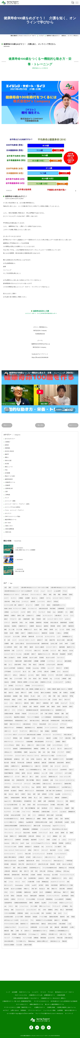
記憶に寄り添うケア (31, 864)
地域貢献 (15, 696)
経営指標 (25, 658)
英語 (34, 805)
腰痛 (5, 629)
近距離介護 (29, 763)
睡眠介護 (6, 931)
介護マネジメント (8, 840)
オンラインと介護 (43, 927)
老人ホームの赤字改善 (9, 668)
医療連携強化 (49, 899)
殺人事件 (6, 889)
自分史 (57, 833)
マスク (43, 605)
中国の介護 (59, 938)
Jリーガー (17, 777)
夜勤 (50, 696)
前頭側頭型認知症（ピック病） (60, 717)
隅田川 (64, 742)
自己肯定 (41, 885)
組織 (69, 679)
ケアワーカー (63, 724)
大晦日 (6, 679)
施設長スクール (71, 647)
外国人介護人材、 (68, 735)
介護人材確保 (62, 924)
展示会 (38, 861)
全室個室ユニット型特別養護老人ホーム (59, 931)
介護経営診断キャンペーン (58, 605)
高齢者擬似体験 (8, 759)
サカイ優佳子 (58, 847)
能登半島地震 (69, 910)
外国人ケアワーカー (9, 728)
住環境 (30, 693)
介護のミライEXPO (40, 745)
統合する (11, 693)
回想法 (47, 885)
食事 (39, 794)
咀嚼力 (32, 703)
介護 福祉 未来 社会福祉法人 (54, 791)
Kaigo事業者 (21, 861)
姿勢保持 (44, 794)
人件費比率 (21, 857)
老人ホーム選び (61, 640)
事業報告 (15, 738)
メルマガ (23, 612)
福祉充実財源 (7, 696)
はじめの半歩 (51, 938)
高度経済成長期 (40, 791)
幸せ (71, 906)
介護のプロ (37, 766)
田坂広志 (44, 675)
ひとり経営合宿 (8, 647)
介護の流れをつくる (55, 941)
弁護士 (37, 777)
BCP (60, 836)
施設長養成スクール (10, 520)
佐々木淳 (6, 896)
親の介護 (6, 763)
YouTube (71, 650)
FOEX (25, 878)
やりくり (17, 882)
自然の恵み (7, 626)
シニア (58, 636)
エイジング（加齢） (10, 501)
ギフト (34, 612)
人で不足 (51, 794)
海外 (38, 808)
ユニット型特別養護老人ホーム (33, 770)
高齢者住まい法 (62, 868)
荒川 (40, 679)
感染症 (48, 605)
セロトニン (59, 661)
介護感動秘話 (35, 829)
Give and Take (36, 668)
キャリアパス (7, 749)
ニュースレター (14, 612)
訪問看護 (66, 633)
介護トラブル (63, 934)
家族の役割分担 (22, 934)
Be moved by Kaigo (46, 826)
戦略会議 (54, 843)
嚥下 (52, 703)
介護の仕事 (31, 836)
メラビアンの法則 (52, 903)
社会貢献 (72, 693)
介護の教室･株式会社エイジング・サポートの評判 (63, 587)
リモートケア (44, 850)
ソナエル (11, 882)
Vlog (51, 679)
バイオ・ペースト (26, 812)
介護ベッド (7, 710)
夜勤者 (44, 819)
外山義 (6, 836)
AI (59, 840)
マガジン (11, 906)
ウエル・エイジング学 (65, 777)
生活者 (11, 633)
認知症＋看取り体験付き (10, 857)
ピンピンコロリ (24, 920)
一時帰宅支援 (69, 861)
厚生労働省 (52, 608)
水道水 (29, 805)
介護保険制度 (61, 608)
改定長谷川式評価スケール (46, 710)
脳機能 (38, 819)
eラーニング (18, 833)
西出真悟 (52, 864)
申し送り (33, 696)
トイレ (11, 703)
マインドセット (19, 686)
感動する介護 (37, 826)
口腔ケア (71, 770)
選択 (59, 650)
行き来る (36, 693)
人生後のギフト (30, 615)
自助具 (58, 707)
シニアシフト (19, 650)
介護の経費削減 (9, 529)
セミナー (6, 598)
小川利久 (20, 700)
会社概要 (27, 598)
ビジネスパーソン (66, 794)
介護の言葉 (67, 738)
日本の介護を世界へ (9, 941)
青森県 (6, 724)
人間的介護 (7, 871)
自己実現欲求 (65, 896)
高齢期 (25, 752)
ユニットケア (51, 668)
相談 (5, 794)
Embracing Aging (19, 885)
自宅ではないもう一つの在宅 (11, 920)
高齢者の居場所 (28, 661)
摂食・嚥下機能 (30, 780)
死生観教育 (62, 654)
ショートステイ (41, 601)
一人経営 (72, 643)
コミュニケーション (23, 927)
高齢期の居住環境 (53, 917)
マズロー (12, 892)
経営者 (58, 626)
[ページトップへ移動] (40, 984)
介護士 (56, 819)
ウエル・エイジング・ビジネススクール (64, 780)
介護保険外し (64, 798)
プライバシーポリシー (35, 594)
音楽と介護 (27, 854)
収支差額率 (27, 738)
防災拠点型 (36, 847)
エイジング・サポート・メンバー (27, 640)
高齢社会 (43, 924)
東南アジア (65, 892)
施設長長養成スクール (27, 766)
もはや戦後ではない (66, 787)
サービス (36, 591)
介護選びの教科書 (8, 714)
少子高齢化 (65, 906)
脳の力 (17, 794)
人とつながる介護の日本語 (10, 805)
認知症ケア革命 (16, 787)
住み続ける (39, 759)
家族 (55, 594)
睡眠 (12, 931)
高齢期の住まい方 (53, 777)
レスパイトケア (70, 608)
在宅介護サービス (53, 934)
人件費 (33, 738)
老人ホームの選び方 (67, 864)
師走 (11, 679)
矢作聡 (32, 759)
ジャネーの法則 (18, 679)
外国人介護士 (60, 805)
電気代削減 (43, 938)
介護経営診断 (26, 619)
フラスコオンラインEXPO (10, 847)
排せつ (60, 700)
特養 (45, 770)
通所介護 (24, 798)
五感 (51, 766)
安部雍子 (68, 752)
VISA (26, 622)
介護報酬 (36, 661)
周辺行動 (17, 714)
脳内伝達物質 (68, 661)
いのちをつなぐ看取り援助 (10, 707)
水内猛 (51, 773)
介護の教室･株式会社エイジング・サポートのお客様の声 (18, 591)
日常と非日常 (59, 675)
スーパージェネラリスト (38, 686)
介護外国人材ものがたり (25, 826)
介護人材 (46, 672)
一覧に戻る (40, 425)
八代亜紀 (66, 850)
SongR (27, 843)
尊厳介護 (64, 941)
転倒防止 (66, 693)
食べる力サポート (58, 784)
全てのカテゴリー (10, 439)
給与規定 (11, 686)
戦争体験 (6, 864)
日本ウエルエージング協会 (12, 516)
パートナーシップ (17, 784)
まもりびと (43, 777)
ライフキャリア (47, 735)
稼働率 (39, 801)
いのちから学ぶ (8, 717)
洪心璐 (72, 822)
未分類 (7, 464)
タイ (44, 836)
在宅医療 (7, 473)
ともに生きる (63, 812)
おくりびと (31, 675)
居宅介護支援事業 (39, 742)
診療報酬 (42, 661)
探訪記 (18, 745)
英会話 (49, 612)
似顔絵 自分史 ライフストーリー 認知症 (15, 608)
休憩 (44, 619)
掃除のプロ (54, 889)
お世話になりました (69, 675)
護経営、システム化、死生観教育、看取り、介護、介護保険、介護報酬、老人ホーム (24, 689)
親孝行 (29, 612)
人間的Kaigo (58, 871)
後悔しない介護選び (22, 868)
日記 (6, 470)
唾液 (73, 808)
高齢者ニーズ (13, 836)
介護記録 (25, 707)
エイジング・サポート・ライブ (55, 619)
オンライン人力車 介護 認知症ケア (14, 605)
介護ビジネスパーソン (50, 857)
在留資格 (31, 622)
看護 (59, 594)
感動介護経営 (64, 927)
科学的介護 (71, 868)
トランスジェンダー (33, 714)
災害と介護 (42, 871)
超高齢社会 (17, 759)
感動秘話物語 (26, 829)
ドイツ (34, 815)
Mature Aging (47, 875)
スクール (48, 598)
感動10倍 (57, 798)
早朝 (30, 665)
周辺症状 (57, 714)
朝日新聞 (34, 833)
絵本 (20, 619)
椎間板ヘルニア (28, 629)
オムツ (6, 703)
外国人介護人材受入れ (67, 721)
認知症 (7, 445)
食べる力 (29, 773)
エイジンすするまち (57, 745)
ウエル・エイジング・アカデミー (14, 510)
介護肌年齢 (20, 913)
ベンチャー (41, 840)
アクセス (65, 591)
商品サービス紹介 (10, 476)
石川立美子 (45, 766)
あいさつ (53, 749)
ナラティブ (7, 622)
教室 (10, 587)
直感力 (15, 647)
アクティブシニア (43, 833)
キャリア (15, 731)
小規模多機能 (29, 742)
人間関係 (42, 749)
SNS (48, 749)
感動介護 (57, 927)
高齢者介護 (31, 636)
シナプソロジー (59, 773)
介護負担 (6, 612)
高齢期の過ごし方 (30, 819)
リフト (13, 710)
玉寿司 (64, 626)
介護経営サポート (23, 626)
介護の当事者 (17, 665)
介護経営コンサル (48, 798)
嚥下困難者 (65, 920)
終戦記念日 (13, 864)
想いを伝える (7, 808)
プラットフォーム (8, 833)
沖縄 (67, 801)
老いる (24, 672)
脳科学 (7, 454)
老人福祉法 (13, 791)
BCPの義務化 (26, 840)
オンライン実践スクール (10, 822)
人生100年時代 (63, 770)
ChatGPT (22, 843)
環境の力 (38, 780)
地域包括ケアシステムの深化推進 (44, 920)
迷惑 (68, 917)
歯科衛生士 (36, 773)
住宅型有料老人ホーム (35, 868)
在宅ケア (49, 601)
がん (56, 629)
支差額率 (67, 808)
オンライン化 (39, 636)
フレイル (72, 703)
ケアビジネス (28, 650)
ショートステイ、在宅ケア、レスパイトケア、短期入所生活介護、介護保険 (22, 735)
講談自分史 (14, 871)
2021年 (61, 643)
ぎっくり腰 (11, 629)
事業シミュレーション (44, 906)
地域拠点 (47, 731)
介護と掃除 (62, 889)
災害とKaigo (66, 871)
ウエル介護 (19, 945)
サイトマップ (69, 1013)
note (5, 906)
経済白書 (6, 791)
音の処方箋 (49, 854)
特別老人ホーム (59, 808)
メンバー (14, 640)
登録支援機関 (69, 759)
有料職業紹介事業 (55, 721)
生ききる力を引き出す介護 (32, 643)
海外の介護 (8, 461)
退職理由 (36, 749)
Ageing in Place (33, 752)
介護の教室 (26, 654)
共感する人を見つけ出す (10, 861)
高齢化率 (48, 738)
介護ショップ (61, 857)
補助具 (53, 707)
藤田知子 (68, 763)
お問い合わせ (25, 594)
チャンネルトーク (32, 608)
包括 (16, 906)
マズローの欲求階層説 (9, 913)
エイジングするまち (9, 745)
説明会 (29, 850)
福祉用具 (65, 707)
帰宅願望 (14, 934)
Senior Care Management (42, 805)
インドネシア (7, 738)
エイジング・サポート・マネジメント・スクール (27, 756)
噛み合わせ (39, 626)
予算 (65, 847)
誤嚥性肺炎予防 (20, 780)
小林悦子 (23, 794)
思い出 (51, 833)
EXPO (44, 752)
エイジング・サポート (51, 647)
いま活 (69, 924)
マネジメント (60, 801)
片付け (6, 892)
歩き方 (59, 913)
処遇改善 (15, 749)
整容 (41, 629)
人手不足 (39, 672)
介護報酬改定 (48, 892)
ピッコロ (62, 629)
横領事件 (37, 903)
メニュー (43, 591)
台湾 (41, 714)
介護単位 (13, 899)
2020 (30, 679)
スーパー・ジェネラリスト (51, 728)
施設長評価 (7, 650)
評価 (13, 650)
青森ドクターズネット (15, 724)
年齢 (55, 913)
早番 (54, 696)
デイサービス (21, 899)
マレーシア (7, 938)
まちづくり (8, 513)
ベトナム (60, 850)
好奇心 (56, 910)
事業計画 (62, 728)
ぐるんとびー (7, 636)
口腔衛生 (17, 773)
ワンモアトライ (23, 731)
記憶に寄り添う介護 (43, 864)
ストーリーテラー (8, 756)
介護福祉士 (21, 822)
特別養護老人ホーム (67, 636)
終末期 (19, 658)
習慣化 (72, 896)
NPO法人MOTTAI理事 (15, 815)
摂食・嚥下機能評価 (30, 808)
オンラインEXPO (18, 878)
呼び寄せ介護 (21, 763)
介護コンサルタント (37, 857)
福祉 (45, 759)
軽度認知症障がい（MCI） (21, 721)
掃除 (48, 889)
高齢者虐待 (41, 896)
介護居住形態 (33, 927)
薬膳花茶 (6, 615)
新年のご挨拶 (50, 815)
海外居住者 (44, 808)
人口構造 (55, 738)
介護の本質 (41, 665)
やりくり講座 (34, 906)
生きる (35, 629)
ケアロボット (21, 710)
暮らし (23, 745)
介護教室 (32, 626)
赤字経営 (28, 857)
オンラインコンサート (9, 854)
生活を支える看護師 (9, 945)
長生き (29, 794)
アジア (61, 738)
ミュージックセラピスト (60, 854)
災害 (32, 871)
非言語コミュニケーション (65, 903)
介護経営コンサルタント (33, 633)
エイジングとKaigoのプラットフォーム (40, 843)
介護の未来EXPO (26, 724)
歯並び (6, 619)
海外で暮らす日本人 (35, 721)
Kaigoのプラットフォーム (59, 826)
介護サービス (7, 731)
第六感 (22, 819)
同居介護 (13, 763)
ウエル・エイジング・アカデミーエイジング (15, 850)
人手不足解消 (7, 672)
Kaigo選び (44, 903)
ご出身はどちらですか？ (10, 927)
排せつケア (67, 700)
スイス (71, 615)
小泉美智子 (15, 808)
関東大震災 (7, 875)
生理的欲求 (69, 889)
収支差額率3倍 (27, 801)
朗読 (33, 619)
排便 (68, 882)
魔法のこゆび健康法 (46, 693)
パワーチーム (7, 784)
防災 (36, 871)
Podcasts (26, 896)
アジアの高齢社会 (16, 938)
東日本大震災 (25, 875)
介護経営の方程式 (34, 924)
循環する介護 (45, 721)
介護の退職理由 (18, 752)
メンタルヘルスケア (58, 682)
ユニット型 (44, 773)
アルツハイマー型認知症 (33, 717)
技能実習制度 (63, 622)
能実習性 (38, 787)
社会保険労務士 (32, 878)
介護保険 (13, 682)
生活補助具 (45, 780)
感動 (62, 714)
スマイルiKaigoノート (33, 934)
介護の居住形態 (58, 822)
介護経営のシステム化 (45, 682)
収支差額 (28, 668)
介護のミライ (30, 745)
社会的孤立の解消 (8, 917)
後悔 (39, 752)
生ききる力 (65, 672)
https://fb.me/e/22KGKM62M (40, 357)
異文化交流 (7, 700)
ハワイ (51, 808)
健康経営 (50, 819)
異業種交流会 (45, 882)
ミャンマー (54, 812)
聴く (40, 910)
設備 (52, 780)
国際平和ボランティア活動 (66, 885)
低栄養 (56, 703)
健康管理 (33, 601)
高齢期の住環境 (22, 836)
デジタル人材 (40, 899)
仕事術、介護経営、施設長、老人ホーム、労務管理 (59, 689)
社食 (61, 819)
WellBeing (6, 910)
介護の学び (64, 696)
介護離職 (53, 672)
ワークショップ (56, 906)
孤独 (12, 910)
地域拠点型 (69, 728)
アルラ (24, 815)
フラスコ (35, 724)
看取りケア (23, 693)
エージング (57, 766)
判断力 (25, 647)
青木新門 (70, 654)
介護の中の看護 (28, 945)
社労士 (65, 878)
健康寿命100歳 (45, 643)
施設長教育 (33, 840)
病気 (48, 707)
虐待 (14, 868)
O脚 (60, 693)
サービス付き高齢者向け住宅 (50, 868)
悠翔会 (12, 896)
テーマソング (72, 840)
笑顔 (67, 714)
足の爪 (41, 892)
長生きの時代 (26, 833)
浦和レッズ (25, 777)
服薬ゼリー (57, 920)
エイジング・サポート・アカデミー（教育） (17, 504)
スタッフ (49, 591)
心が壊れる (68, 682)
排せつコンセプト (8, 885)
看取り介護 (55, 654)
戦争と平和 (21, 864)
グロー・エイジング (53, 724)
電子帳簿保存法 (8, 878)
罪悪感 (73, 917)
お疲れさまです (68, 749)
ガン (66, 612)
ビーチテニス (25, 601)
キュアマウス (7, 812)
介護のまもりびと (47, 784)
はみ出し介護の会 (19, 643)
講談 (21, 871)
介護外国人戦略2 (46, 812)
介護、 (39, 696)
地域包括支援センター (54, 787)
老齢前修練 (7, 780)
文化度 (48, 745)
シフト (44, 696)
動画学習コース (24, 924)
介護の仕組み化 (68, 938)
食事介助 (26, 703)
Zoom (54, 612)
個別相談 (65, 594)
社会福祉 (71, 622)
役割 (43, 913)
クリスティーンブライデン (53, 896)
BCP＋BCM (8, 523)
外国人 (21, 622)
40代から (15, 675)
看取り (7, 457)
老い (29, 672)
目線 (48, 752)
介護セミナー (7, 675)
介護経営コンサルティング (10, 770)
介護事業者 (18, 840)
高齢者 (71, 833)
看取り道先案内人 (17, 801)
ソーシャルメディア (45, 829)
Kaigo (33, 787)
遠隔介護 (44, 763)
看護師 (17, 633)
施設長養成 (39, 728)
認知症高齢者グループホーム (40, 931)
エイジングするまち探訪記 (12, 507)
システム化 (57, 679)
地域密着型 (54, 731)
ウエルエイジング (20, 910)
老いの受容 (55, 875)
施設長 (31, 647)
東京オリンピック (29, 791)
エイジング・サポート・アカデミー (61, 598)
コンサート (20, 854)
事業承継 (53, 626)
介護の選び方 (58, 615)
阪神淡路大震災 (16, 875)
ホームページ (29, 605)
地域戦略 (61, 843)
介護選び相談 (51, 763)
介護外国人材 (9, 488)
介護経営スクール (10, 482)
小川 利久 (27, 885)
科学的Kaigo (50, 871)
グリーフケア (60, 752)
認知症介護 (7, 934)
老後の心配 (69, 640)
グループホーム (25, 787)
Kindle (73, 629)
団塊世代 (21, 791)
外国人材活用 (42, 724)
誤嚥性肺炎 (45, 703)
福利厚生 (67, 819)
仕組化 (17, 693)
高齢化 (72, 892)
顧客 (34, 794)
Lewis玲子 (34, 885)
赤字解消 (66, 668)
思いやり (60, 749)
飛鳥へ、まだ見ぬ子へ (9, 658)
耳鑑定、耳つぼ (16, 601)
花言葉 (68, 629)
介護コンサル (15, 843)
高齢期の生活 (27, 892)
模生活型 (22, 770)
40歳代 (50, 822)
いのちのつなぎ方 (50, 665)
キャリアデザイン (57, 735)
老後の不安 (52, 640)
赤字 (41, 798)
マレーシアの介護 (27, 938)
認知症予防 (14, 622)
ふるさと (64, 840)
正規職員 (58, 742)
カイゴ (49, 836)
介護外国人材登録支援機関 (10, 826)
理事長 (31, 903)
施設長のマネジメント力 (44, 654)
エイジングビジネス (31, 910)
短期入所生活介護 (43, 608)
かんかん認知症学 (59, 899)
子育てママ (36, 850)
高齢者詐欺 (44, 633)
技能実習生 (38, 622)
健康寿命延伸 (9, 479)
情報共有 (36, 707)
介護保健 (27, 686)
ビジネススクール (68, 791)
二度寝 (17, 931)
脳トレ (31, 777)
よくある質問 (57, 591)
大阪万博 (35, 892)
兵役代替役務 (54, 885)
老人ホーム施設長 (39, 647)
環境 (50, 759)
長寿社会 (38, 836)
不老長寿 (38, 619)
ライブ (7, 498)
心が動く (72, 927)
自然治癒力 (60, 612)
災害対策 (20, 847)
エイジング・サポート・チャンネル (12, 654)
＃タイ (23, 882)
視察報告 (7, 448)
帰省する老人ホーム (59, 861)
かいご (10, 665)
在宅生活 (56, 601)
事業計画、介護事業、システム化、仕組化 (28, 682)
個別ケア (34, 654)
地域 (41, 731)
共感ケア (23, 633)
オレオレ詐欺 (16, 636)
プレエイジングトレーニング (67, 875)
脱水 (24, 805)
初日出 (34, 679)
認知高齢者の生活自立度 (32, 710)
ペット (65, 913)
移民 (29, 815)
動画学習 (62, 917)
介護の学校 (7, 601)
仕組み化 (6, 682)
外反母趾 (55, 693)
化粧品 (26, 913)
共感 (46, 640)
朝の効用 (45, 679)
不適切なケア (7, 868)
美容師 (6, 633)
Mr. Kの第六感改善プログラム (11, 819)
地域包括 (39, 875)
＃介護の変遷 (31, 882)
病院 (50, 594)
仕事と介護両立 (36, 784)
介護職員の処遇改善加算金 (20, 903)
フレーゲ (66, 615)
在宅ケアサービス (8, 742)
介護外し (6, 798)
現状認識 (35, 917)
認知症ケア (40, 640)
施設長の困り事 (30, 861)
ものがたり (67, 619)
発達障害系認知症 (8, 721)
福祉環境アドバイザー (58, 759)
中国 (69, 934)
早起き (24, 665)
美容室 (51, 629)
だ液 (22, 808)
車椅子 (70, 707)
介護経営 (7, 485)
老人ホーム (34, 598)
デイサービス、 (49, 742)
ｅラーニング (27, 784)
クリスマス (51, 675)
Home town (6, 843)
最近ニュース (9, 467)
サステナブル (49, 847)
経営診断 (42, 707)
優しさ (62, 910)
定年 (23, 759)
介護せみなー (23, 675)
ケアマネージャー (19, 742)
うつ (5, 686)
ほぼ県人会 (68, 843)
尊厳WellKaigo (31, 941)
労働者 (48, 840)
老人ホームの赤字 (50, 658)
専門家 (71, 696)
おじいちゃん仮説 (35, 913)
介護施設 (38, 615)
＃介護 (38, 882)
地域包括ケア (28, 847)
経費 (45, 801)
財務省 (30, 798)
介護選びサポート (15, 766)
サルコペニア (64, 703)
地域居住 (14, 626)
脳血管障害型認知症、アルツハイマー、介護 (39, 700)
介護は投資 (19, 896)
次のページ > (73, 425)
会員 (9, 640)
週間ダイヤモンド (34, 731)
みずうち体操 (68, 773)
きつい (59, 672)
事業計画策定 (36, 812)
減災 (51, 927)
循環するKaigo (57, 892)
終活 (13, 780)
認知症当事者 (60, 763)
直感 (21, 647)
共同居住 (43, 668)
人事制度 (7, 495)
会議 (30, 707)
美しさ (35, 798)
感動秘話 (55, 836)
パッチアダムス (51, 661)
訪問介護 (24, 636)
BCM (64, 836)
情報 (21, 696)
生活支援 (51, 633)
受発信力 (26, 696)
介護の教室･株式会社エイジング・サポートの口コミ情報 (34, 587)
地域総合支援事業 (15, 798)
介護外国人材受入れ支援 (41, 822)
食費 (67, 805)
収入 (35, 801)
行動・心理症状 (48, 714)
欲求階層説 (19, 892)
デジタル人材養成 (30, 899)
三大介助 (54, 700)
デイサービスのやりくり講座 (11, 924)
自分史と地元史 (9, 451)
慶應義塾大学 (71, 812)
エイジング (53, 650)
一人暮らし (58, 633)
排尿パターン (18, 703)
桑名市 (44, 787)
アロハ (32, 920)
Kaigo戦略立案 (29, 822)
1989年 (66, 643)
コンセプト (16, 587)
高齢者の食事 (18, 661)
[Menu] (77, 2)
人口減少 (54, 840)
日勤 (59, 696)
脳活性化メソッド (8, 777)
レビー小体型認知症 (46, 717)
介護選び (7, 442)
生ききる (11, 794)
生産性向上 (43, 934)
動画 (5, 693)
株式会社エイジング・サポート (11, 594)
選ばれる (65, 650)
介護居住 (6, 766)
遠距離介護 (36, 763)
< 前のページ (7, 425)
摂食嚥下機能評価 (8, 773)
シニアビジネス (17, 672)
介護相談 (21, 598)
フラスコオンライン (47, 861)
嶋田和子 (72, 801)
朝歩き (34, 665)
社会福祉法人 (20, 668)
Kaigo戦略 (57, 794)
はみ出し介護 (54, 643)
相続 (5, 882)
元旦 (25, 679)
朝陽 (5, 665)
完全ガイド (59, 668)
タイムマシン (40, 738)
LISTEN (44, 910)
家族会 (13, 700)
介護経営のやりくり (56, 878)
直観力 (37, 675)
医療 (74, 738)
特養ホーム (26, 889)
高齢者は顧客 (33, 896)
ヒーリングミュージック (39, 854)
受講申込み (7, 787)
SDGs (43, 847)
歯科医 (23, 773)
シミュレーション (24, 906)
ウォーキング (42, 612)
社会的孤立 (48, 913)
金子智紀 (6, 815)
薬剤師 (62, 833)
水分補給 (53, 805)
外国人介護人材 (54, 622)
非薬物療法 (68, 899)
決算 (21, 738)
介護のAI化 (8, 532)
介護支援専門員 (8, 903)
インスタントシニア (61, 756)
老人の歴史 (45, 650)
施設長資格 (62, 647)
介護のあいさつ (8, 752)
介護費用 (6, 643)
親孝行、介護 (21, 615)
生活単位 (6, 899)
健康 (12, 643)
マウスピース (13, 619)
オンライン (13, 598)
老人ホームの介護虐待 (16, 889)
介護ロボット (27, 931)
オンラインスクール (50, 636)
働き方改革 (53, 850)
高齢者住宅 (71, 626)
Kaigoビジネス (7, 801)
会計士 (70, 878)
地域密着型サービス (60, 710)
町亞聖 (58, 864)
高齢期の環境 (67, 784)
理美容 (45, 629)
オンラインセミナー (47, 615)
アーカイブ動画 (43, 917)
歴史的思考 (27, 917)
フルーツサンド (60, 658)
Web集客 (67, 822)
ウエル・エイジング (53, 770)
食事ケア (38, 703)
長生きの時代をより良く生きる (59, 829)
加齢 (34, 672)
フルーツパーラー (8, 661)
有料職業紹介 (19, 728)
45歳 (27, 759)
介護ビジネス (9, 526)
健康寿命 (46, 626)
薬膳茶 (71, 612)
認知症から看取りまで (42, 941)
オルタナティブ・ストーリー (58, 882)
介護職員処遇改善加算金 (26, 749)
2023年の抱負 (59, 815)
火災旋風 (33, 875)
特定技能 (46, 622)
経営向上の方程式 (52, 924)
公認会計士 (41, 878)
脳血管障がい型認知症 (19, 717)
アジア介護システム (21, 941)
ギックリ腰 (19, 629)
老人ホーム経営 (33, 658)
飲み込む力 (42, 889)
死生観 (53, 752)
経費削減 (36, 938)
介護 (6, 492)
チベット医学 (16, 812)
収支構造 (41, 658)
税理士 (47, 878)
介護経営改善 (51, 801)
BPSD (25, 700)
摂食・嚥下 (34, 889)
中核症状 (24, 714)
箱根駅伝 (50, 910)
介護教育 (37, 605)
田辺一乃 (26, 871)
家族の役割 (60, 665)
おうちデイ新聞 (19, 917)
